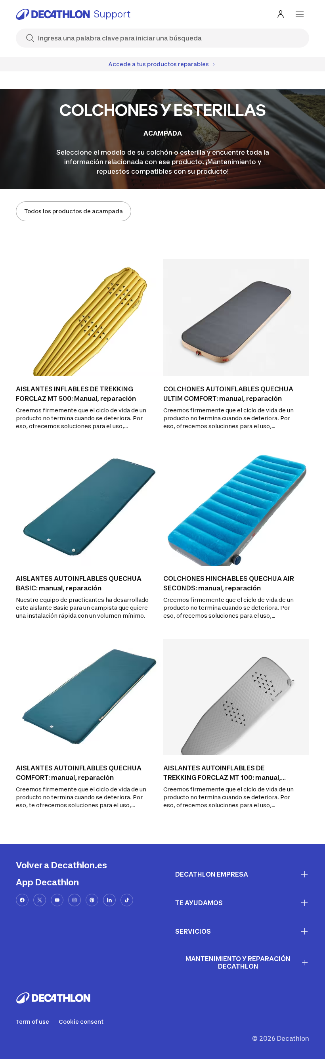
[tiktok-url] (126, 900)
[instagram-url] (74, 900)
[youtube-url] (57, 900)
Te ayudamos (199, 903)
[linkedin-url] (109, 900)
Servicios (193, 931)
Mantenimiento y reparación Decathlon (238, 962)
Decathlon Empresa (211, 874)
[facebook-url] (22, 900)
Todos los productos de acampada (73, 211)
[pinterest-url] (92, 900)
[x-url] (39, 900)
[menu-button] (299, 14)
